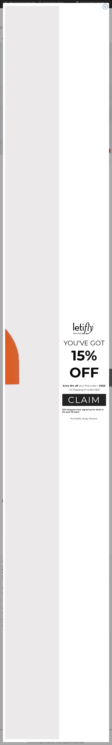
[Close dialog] (105, 6)
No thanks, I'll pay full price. (84, 418)
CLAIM (84, 400)
